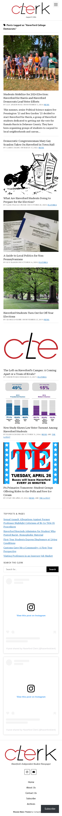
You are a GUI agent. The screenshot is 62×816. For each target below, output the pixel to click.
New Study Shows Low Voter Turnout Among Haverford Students (30, 429)
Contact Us (31, 792)
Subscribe (31, 798)
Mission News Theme (22, 812)
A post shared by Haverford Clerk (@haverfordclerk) (31, 648)
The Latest (44, 498)
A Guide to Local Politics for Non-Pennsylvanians (23, 257)
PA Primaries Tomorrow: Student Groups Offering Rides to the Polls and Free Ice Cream (28, 491)
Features (52, 205)
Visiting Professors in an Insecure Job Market (28, 555)
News (46, 104)
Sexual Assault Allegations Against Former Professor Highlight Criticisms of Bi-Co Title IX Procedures (29, 523)
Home (31, 781)
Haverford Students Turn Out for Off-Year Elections (28, 314)
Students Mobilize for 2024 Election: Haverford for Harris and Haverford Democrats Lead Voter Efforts (25, 97)
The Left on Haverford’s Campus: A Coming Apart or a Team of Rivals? (29, 372)
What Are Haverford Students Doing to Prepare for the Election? (27, 200)
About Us (31, 787)
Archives (31, 803)
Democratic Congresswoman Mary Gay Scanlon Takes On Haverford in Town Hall (28, 142)
